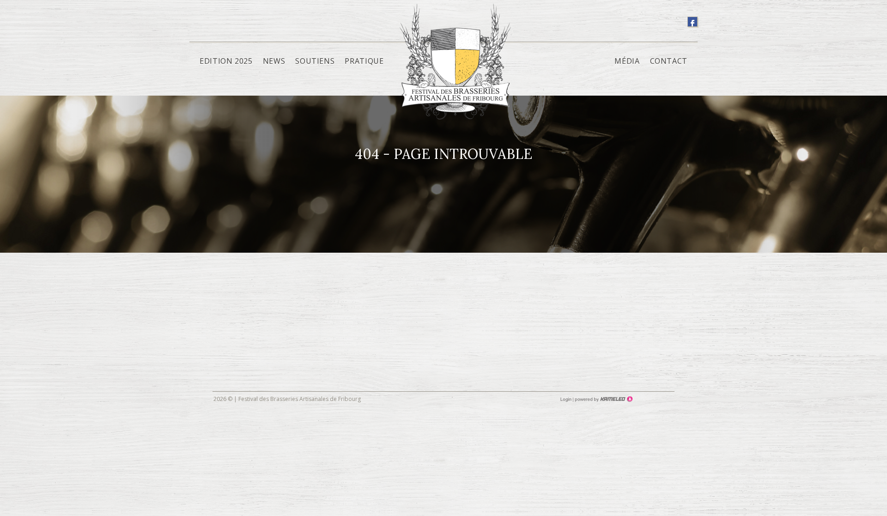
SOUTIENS (314, 61)
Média (626, 61)
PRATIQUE (364, 61)
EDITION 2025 (226, 61)
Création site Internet (603, 399)
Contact (668, 61)
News (274, 61)
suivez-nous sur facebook (692, 22)
